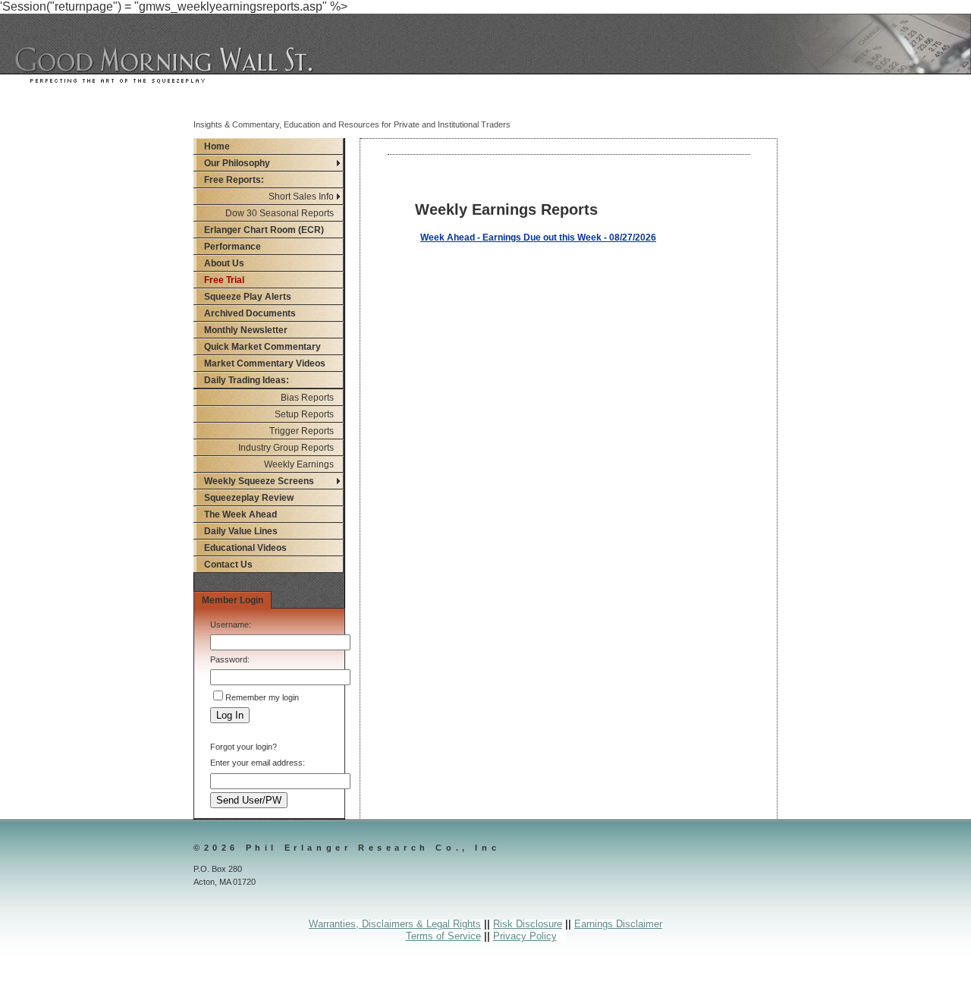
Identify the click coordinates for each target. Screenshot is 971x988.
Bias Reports (307, 397)
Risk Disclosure (527, 924)
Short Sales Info (301, 196)
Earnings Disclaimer (618, 924)
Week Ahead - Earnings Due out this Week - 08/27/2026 (538, 237)
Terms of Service (443, 936)
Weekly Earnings (299, 464)
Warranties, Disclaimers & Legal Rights (395, 924)
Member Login (232, 600)
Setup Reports (304, 414)
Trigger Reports (301, 431)
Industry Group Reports (286, 447)
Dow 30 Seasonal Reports (279, 213)
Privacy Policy (525, 936)
